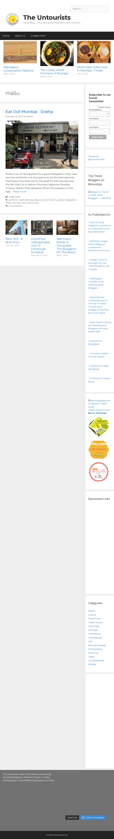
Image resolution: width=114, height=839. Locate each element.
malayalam (70, 200)
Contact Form (38, 35)
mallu (8, 203)
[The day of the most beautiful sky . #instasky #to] (92, 785)
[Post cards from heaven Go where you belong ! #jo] (92, 793)
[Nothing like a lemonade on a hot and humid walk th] (92, 801)
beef (21, 200)
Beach (91, 611)
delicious (29, 200)
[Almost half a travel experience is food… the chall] (79, 785)
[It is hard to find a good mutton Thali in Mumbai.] (92, 809)
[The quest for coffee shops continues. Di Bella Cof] (79, 777)
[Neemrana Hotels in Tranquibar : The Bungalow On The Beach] (67, 233)
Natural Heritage (97, 645)
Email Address (99, 110)
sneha (30, 203)
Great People (95, 622)
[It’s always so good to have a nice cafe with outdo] (105, 793)
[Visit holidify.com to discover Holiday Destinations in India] (98, 438)
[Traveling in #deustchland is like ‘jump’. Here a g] (79, 793)
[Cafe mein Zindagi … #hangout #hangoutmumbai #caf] (66, 777)
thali (36, 203)
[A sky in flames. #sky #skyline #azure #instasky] (105, 785)
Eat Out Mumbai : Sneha (29, 111)
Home (6, 35)
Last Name (94, 127)
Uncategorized (96, 660)
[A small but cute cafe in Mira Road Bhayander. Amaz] (66, 801)
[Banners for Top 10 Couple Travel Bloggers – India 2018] (99, 198)
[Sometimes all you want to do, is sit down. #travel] (105, 809)
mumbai (16, 203)
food (51, 200)
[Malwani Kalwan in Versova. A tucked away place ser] (92, 777)
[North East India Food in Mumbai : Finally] (94, 61)
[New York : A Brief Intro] (16, 233)
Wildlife (92, 664)
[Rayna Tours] (98, 482)
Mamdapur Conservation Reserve (18, 69)
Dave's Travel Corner (99, 410)
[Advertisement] (99, 546)
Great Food (14, 197)
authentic (13, 200)
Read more (19, 191)
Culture (92, 614)
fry (55, 200)
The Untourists (47, 17)
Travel (91, 656)
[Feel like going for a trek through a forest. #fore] (79, 801)
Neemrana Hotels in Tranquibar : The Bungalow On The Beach (66, 245)
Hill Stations (94, 633)
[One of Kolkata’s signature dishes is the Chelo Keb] (66, 785)
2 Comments (15, 206)
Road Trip (93, 653)
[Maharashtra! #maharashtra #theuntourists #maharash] (66, 793)
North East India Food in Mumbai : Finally (92, 68)
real (24, 203)
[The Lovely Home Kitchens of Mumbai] (57, 64)
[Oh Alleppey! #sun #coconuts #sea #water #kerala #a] (79, 809)
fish (46, 200)
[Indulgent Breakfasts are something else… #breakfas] (66, 809)
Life (90, 641)
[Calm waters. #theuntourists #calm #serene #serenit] (105, 777)
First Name (94, 118)
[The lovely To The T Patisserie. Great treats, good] (105, 801)
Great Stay (93, 626)
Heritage (93, 630)
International (95, 637)
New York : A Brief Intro (14, 240)
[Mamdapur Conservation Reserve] (20, 61)
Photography (95, 649)
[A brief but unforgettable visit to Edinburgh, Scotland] (42, 233)
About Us (20, 35)
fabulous (38, 200)
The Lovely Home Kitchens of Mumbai (54, 71)
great (61, 200)
